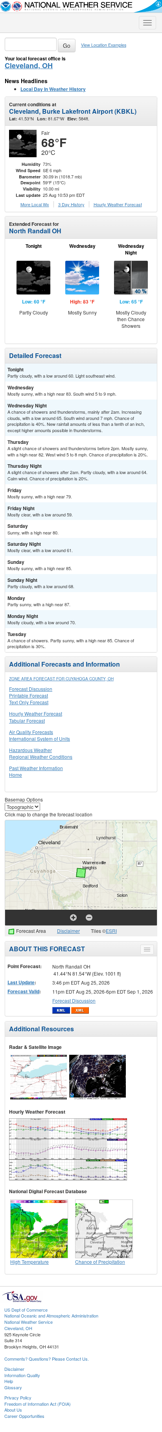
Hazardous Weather (30, 750)
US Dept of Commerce (26, 1310)
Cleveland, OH (29, 65)
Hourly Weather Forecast (35, 713)
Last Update (21, 982)
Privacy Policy (17, 1397)
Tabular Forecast (27, 720)
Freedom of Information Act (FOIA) (37, 1404)
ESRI (111, 930)
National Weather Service (28, 1322)
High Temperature (29, 1261)
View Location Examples (103, 45)
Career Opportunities (24, 1416)
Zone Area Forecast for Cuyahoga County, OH (61, 678)
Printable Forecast (28, 695)
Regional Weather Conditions (40, 756)
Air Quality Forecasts (31, 732)
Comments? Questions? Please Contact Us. (46, 1359)
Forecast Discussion (30, 688)
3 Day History (71, 204)
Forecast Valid (23, 991)
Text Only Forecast (28, 702)
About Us (13, 1410)
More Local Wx (34, 204)
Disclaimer (68, 930)
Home (15, 774)
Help (8, 1381)
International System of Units (39, 738)
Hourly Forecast (118, 204)
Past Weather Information (36, 768)
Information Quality (22, 1375)
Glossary (13, 1387)
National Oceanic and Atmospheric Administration (51, 1315)
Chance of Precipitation (100, 1261)
